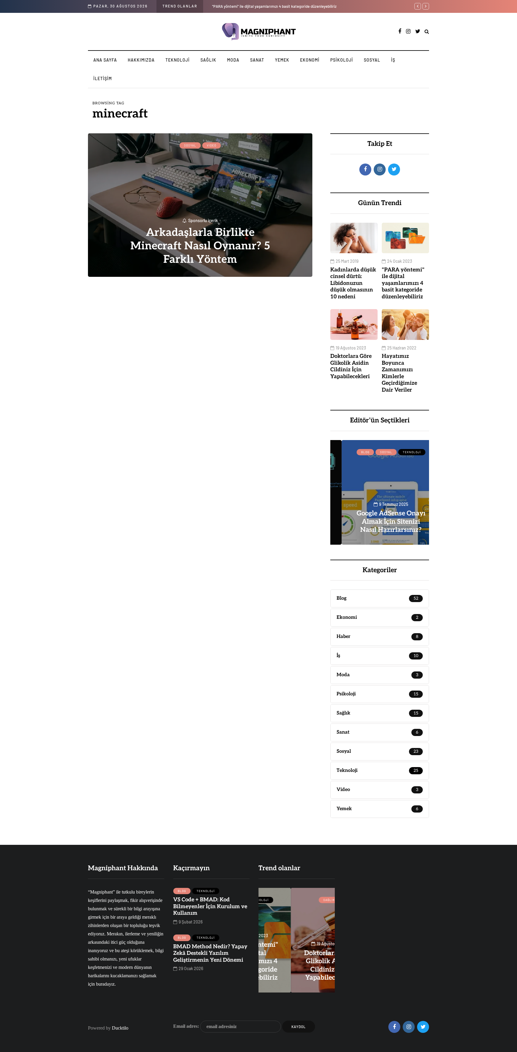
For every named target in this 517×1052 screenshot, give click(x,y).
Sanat (257, 59)
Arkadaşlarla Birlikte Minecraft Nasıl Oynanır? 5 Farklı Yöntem (200, 246)
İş (393, 59)
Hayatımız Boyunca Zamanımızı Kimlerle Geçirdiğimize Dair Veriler (399, 373)
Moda (233, 59)
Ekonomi (310, 59)
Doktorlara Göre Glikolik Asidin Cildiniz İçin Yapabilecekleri (273, 6)
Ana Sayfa (105, 59)
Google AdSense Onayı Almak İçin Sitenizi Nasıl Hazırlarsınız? (379, 521)
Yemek (282, 59)
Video (211, 145)
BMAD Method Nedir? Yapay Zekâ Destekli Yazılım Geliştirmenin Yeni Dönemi (210, 953)
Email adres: (186, 1025)
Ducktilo (120, 1027)
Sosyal (372, 59)
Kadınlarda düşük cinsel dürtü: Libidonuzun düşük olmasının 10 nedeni (353, 283)
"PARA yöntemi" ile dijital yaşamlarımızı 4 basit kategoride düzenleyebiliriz (403, 283)
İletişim (102, 78)
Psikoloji (341, 59)
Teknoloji (177, 59)
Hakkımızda (141, 59)
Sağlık (208, 59)
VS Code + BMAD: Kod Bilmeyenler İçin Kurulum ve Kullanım (210, 906)
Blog (354, 452)
